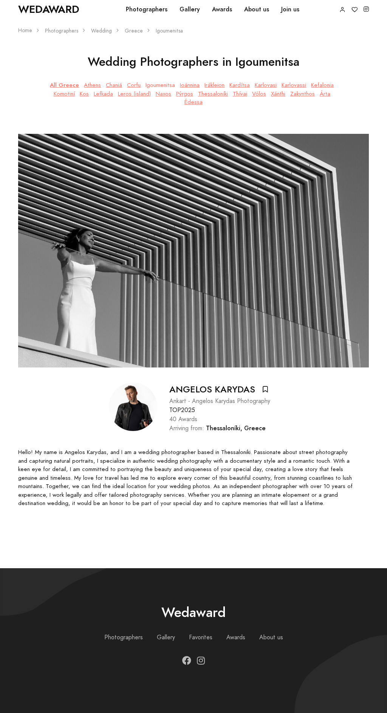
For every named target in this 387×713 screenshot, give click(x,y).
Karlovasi (266, 85)
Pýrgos (184, 94)
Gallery (190, 9)
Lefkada (103, 94)
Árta (325, 94)
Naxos (163, 94)
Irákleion (214, 85)
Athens (92, 85)
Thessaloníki (213, 94)
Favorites (200, 637)
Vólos (259, 94)
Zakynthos (302, 94)
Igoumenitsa (160, 85)
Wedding (101, 30)
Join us (290, 9)
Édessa (193, 102)
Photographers (146, 9)
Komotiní (64, 94)
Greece (134, 30)
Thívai (240, 94)
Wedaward (48, 9)
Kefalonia (322, 85)
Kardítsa (239, 85)
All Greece (64, 85)
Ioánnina (190, 85)
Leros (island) (134, 94)
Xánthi (278, 94)
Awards (222, 9)
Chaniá (114, 85)
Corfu (134, 85)
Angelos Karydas (212, 389)
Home (25, 30)
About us (256, 9)
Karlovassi (294, 85)
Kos (84, 94)
